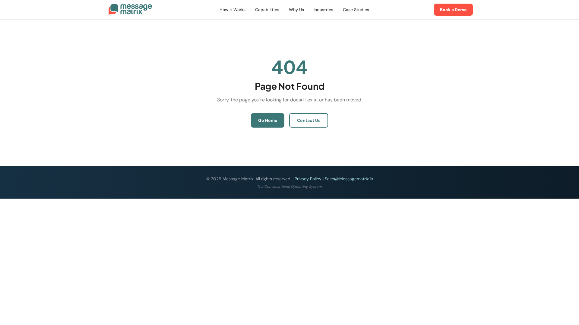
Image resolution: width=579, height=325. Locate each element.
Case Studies (356, 9)
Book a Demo (453, 9)
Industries (323, 9)
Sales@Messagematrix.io (349, 178)
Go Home (267, 120)
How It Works (232, 9)
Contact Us (308, 120)
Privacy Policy (308, 178)
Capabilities (267, 9)
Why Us (296, 9)
